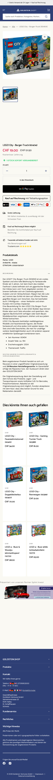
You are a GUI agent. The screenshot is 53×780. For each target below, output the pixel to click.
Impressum (39, 774)
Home (5, 27)
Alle (13, 27)
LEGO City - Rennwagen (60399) (38, 493)
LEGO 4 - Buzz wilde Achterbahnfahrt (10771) (38, 550)
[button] (4, 10)
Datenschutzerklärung (26, 776)
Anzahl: (6, 165)
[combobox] (26, 17)
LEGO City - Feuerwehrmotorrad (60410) (14, 439)
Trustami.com (13, 246)
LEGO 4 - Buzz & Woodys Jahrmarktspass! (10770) (12, 551)
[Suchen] (46, 17)
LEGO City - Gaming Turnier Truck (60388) (38, 439)
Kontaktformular (29, 690)
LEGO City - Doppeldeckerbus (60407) (13, 494)
